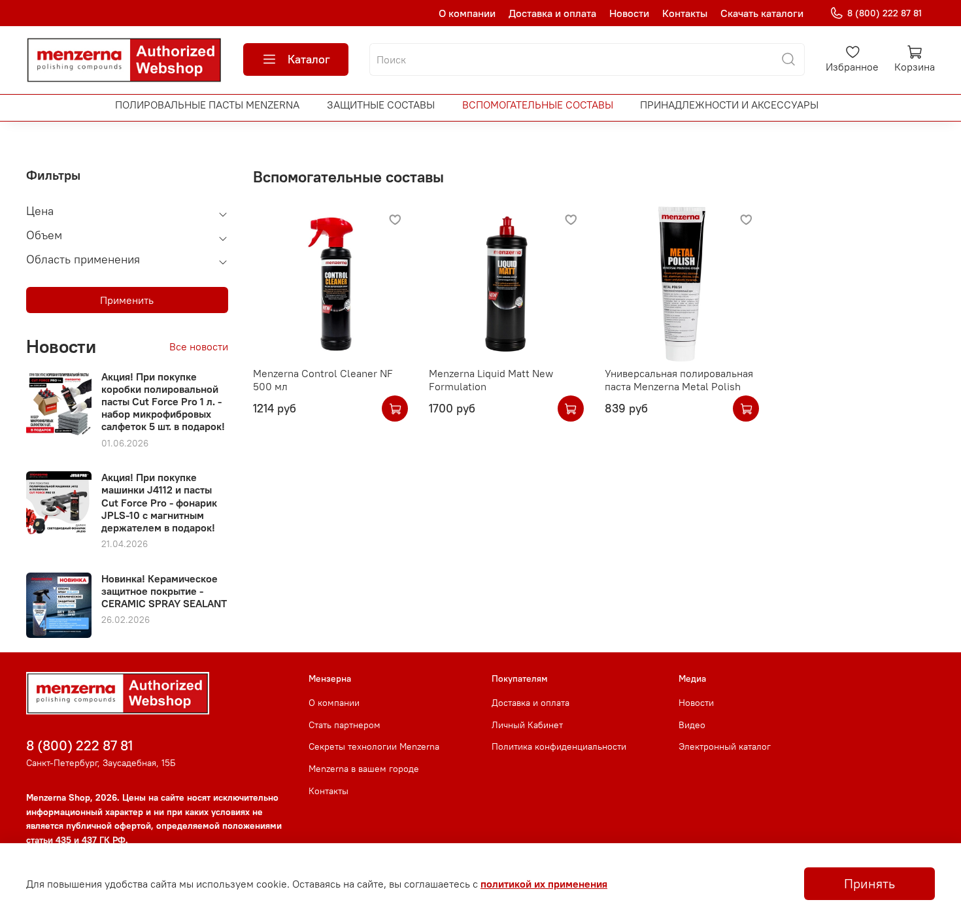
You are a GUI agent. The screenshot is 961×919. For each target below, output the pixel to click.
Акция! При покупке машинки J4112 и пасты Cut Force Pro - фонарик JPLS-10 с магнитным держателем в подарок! (159, 502)
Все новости (198, 346)
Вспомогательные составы (537, 104)
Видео (692, 725)
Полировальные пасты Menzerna (207, 104)
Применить (127, 300)
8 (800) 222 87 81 (884, 13)
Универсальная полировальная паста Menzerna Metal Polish (679, 380)
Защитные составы (381, 104)
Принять (869, 883)
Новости (629, 13)
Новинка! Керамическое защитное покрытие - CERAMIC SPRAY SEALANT (164, 591)
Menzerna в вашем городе (364, 769)
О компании (467, 13)
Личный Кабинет (527, 725)
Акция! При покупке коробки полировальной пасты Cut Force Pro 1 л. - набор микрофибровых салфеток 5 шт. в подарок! (163, 401)
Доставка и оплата (552, 13)
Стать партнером (344, 725)
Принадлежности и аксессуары (729, 104)
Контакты (684, 13)
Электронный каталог (725, 746)
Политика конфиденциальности (559, 746)
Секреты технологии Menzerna (374, 746)
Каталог (309, 59)
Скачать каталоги (761, 13)
